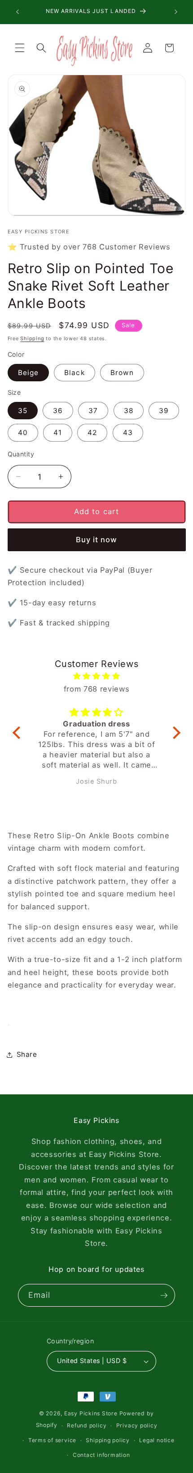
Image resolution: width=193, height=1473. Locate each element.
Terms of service (52, 1440)
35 (22, 410)
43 (128, 432)
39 (164, 410)
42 (92, 432)
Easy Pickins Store (91, 1413)
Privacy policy (137, 1425)
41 (57, 432)
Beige (28, 372)
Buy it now (97, 539)
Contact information (101, 1455)
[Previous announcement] (17, 12)
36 (58, 410)
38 (128, 410)
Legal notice (156, 1440)
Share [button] (27, 1054)
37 (93, 410)
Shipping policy (108, 1440)
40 (23, 432)
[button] (20, 48)
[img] (96, 676)
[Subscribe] (164, 1295)
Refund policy (86, 1425)
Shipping (32, 338)
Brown (122, 372)
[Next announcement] (176, 12)
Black (74, 372)
